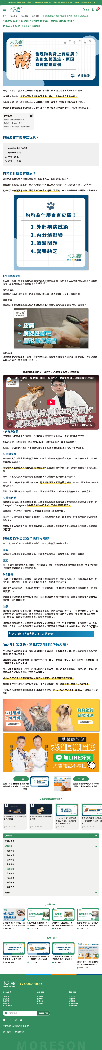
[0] (97, 9)
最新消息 (6, 999)
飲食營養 (10, 864)
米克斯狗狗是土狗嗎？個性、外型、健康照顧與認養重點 (63, 924)
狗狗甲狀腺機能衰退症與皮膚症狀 (41, 817)
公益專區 (6, 1001)
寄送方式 (72, 999)
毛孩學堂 (13, 15)
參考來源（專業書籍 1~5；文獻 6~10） (33, 633)
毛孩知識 (10, 877)
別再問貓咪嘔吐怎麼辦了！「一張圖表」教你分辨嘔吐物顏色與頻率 (38, 957)
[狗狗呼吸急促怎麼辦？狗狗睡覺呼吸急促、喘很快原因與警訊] (38, 914)
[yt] (21, 1020)
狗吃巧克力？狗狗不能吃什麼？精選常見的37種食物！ (88, 963)
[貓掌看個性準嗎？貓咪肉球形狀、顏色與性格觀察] (88, 914)
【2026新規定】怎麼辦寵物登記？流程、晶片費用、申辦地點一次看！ (67, 821)
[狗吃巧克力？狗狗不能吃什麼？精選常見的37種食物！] (88, 951)
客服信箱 (40, 1001)
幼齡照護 (10, 855)
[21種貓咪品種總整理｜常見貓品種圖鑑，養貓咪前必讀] (63, 948)
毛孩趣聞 (10, 882)
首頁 (4, 15)
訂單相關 (72, 1001)
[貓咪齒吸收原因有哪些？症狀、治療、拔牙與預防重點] (14, 914)
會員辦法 (40, 1003)
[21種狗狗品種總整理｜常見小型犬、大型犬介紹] (14, 948)
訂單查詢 (40, 996)
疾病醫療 (35, 15)
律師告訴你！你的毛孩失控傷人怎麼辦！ (15, 817)
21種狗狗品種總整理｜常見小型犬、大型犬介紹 (13, 957)
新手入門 (10, 886)
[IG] (15, 1020)
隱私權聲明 (73, 1005)
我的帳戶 (40, 999)
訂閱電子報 (43, 1013)
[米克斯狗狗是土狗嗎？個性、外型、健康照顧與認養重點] (63, 914)
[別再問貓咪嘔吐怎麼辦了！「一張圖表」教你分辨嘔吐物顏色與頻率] (38, 948)
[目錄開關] (30, 115)
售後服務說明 (73, 1003)
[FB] (9, 1020)
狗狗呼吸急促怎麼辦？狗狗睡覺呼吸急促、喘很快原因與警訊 (38, 924)
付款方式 (72, 996)
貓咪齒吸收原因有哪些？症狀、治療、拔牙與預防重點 (14, 924)
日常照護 (10, 859)
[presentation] (97, 919)
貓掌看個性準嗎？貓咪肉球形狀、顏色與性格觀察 (88, 924)
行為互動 (10, 873)
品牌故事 (6, 996)
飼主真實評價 (7, 1005)
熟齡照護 (10, 850)
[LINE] (4, 1020)
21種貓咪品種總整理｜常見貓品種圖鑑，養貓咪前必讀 (63, 957)
